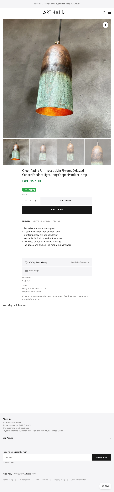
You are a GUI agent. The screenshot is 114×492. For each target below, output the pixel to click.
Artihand (27, 474)
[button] (4, 12)
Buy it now (57, 210)
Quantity (26, 194)
